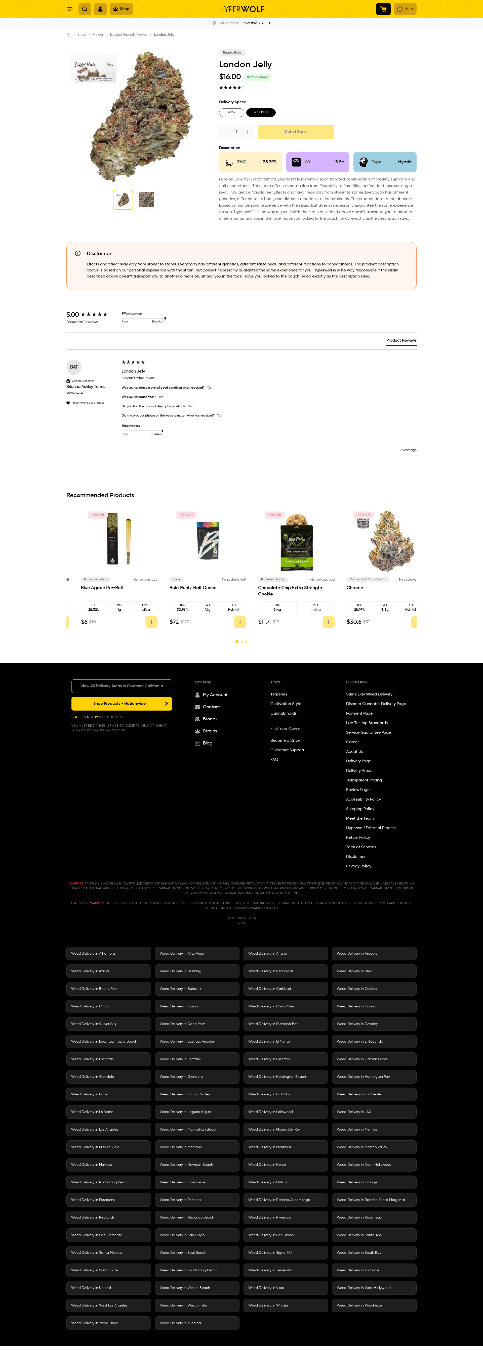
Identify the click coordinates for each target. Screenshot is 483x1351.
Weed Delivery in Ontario (268, 1182)
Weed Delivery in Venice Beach (185, 1288)
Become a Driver (285, 741)
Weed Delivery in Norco (267, 1165)
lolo (75, 579)
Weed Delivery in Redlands (92, 1217)
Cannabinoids (283, 714)
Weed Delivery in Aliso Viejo (182, 953)
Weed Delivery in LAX (354, 1112)
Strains (210, 731)
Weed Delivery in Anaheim (269, 953)
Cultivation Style (285, 704)
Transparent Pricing (364, 780)
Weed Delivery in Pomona (180, 1200)
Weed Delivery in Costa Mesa (271, 1006)
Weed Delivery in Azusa (90, 971)
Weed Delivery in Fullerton (269, 1059)
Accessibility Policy (363, 800)
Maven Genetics (173, 579)
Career (352, 742)
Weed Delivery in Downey (357, 1024)
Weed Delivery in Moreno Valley (362, 1147)
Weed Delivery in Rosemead (359, 1217)
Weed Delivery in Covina (356, 1006)
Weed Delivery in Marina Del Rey (274, 1129)
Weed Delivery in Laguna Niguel (186, 1112)
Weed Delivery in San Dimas (271, 1235)
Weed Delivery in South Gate (94, 1270)
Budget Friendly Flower (128, 34)
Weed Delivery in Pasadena (93, 1200)
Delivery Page (358, 761)
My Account (215, 695)
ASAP (231, 112)
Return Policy (358, 838)
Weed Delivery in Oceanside (182, 1182)
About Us (354, 752)
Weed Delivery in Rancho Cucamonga (279, 1200)
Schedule (261, 112)
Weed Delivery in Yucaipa (180, 1323)
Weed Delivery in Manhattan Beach (188, 1129)
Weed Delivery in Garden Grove (362, 1059)
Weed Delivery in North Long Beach (100, 1182)
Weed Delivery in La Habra (270, 1094)
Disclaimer (356, 857)
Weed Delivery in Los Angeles (94, 1129)
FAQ (274, 760)
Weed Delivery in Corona (179, 1006)
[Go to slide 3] (246, 641)
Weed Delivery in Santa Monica (96, 1252)
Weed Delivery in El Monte (269, 1041)
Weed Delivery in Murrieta (91, 1165)
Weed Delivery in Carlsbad (269, 989)
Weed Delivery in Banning (180, 971)
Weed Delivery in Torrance (358, 1270)
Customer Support (287, 750)
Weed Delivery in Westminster (183, 1305)
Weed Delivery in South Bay (359, 1252)
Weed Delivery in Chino (89, 1006)
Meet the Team (360, 819)
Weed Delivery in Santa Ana (359, 1235)
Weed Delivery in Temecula (270, 1270)
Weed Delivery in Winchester (360, 1305)
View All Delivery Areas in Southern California (121, 686)
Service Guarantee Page (368, 733)
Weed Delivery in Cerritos (357, 989)
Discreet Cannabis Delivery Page (376, 704)
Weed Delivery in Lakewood (270, 1112)
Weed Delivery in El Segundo (360, 1041)
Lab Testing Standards (367, 723)
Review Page (358, 790)
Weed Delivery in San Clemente (96, 1235)
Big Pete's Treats (351, 579)
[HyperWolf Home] (241, 9)
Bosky (255, 579)
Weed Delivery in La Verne (92, 1112)
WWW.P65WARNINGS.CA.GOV (257, 908)
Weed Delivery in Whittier (268, 1305)
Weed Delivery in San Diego (182, 1235)
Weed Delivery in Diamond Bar (273, 1024)
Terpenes (278, 694)
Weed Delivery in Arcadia (357, 953)
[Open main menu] (70, 9)
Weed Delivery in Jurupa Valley (185, 1094)
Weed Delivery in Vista (266, 1288)
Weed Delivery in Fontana (180, 1059)
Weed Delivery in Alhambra (93, 953)
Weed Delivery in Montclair (269, 1147)
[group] (92, 314)
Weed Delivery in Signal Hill (270, 1252)
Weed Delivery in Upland (91, 1288)
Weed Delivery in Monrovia (181, 1147)
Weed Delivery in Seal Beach (183, 1252)
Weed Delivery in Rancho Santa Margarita (371, 1200)
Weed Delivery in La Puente (359, 1094)
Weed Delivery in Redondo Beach (187, 1217)
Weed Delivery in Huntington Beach (277, 1077)
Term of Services (361, 847)
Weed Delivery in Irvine (89, 1094)
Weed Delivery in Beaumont (270, 971)
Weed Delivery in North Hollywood (364, 1165)
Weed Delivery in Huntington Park (364, 1077)
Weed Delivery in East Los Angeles (187, 1041)
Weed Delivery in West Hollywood (364, 1288)
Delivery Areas (359, 771)
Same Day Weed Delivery (369, 694)
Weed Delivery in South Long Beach (189, 1270)
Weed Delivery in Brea (354, 971)
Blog (207, 743)
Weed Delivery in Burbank (180, 989)
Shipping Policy (360, 809)
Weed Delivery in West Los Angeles (99, 1305)
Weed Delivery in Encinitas (92, 1059)
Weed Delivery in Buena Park (94, 989)
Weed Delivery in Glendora (181, 1077)
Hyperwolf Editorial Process (371, 828)
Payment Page (359, 714)
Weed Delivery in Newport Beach (186, 1165)
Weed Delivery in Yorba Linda (94, 1323)
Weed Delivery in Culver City (93, 1024)
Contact (211, 707)
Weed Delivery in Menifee (357, 1129)
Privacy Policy (358, 866)
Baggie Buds (232, 52)
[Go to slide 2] (241, 641)
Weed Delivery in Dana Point (183, 1024)
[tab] (401, 341)
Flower (98, 34)
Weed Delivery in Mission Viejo (95, 1147)
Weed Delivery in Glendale (92, 1077)
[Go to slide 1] (236, 641)
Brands (210, 719)
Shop (81, 34)
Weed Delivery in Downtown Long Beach (104, 1041)
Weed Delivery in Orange (357, 1182)
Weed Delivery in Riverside (269, 1217)
